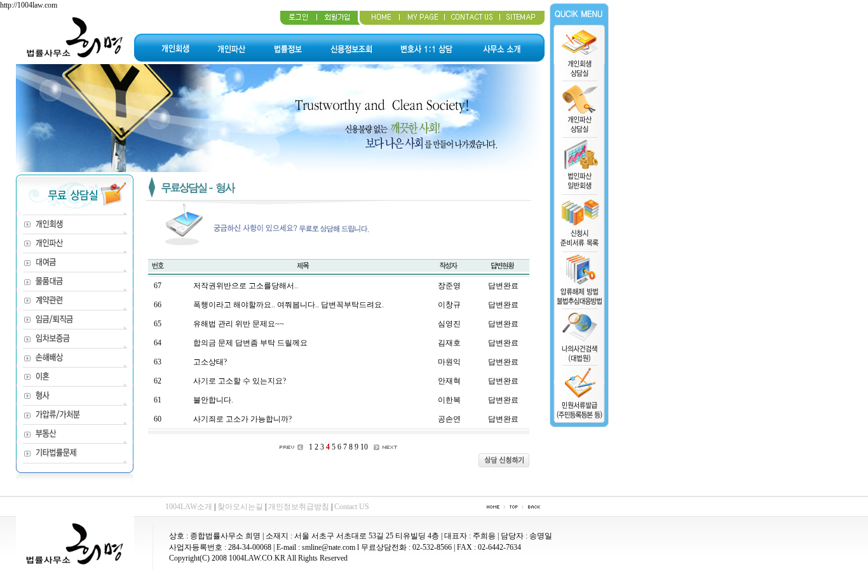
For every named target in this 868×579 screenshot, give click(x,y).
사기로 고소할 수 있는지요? (239, 380)
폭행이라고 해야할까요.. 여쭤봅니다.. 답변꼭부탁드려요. (288, 304)
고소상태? (210, 361)
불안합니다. (213, 400)
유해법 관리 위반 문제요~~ (238, 323)
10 (364, 447)
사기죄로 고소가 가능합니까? (242, 419)
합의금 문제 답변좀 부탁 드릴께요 (250, 342)
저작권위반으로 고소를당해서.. (245, 285)
